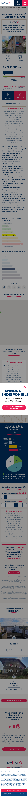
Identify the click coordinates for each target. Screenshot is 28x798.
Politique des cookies (16, 785)
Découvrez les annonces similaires (14, 407)
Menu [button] (24, 4)
